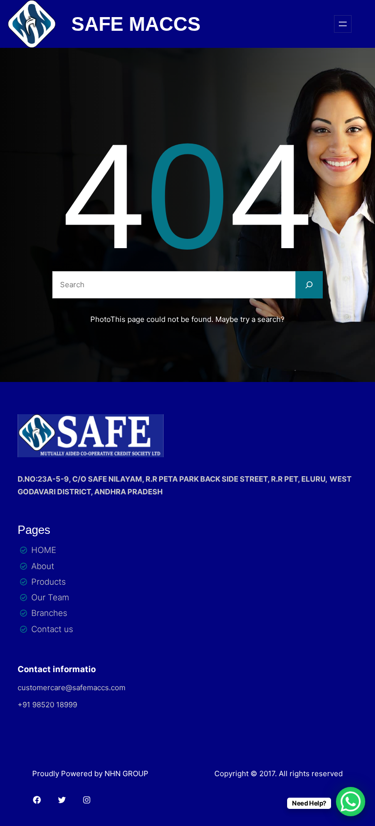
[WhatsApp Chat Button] (350, 801)
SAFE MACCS (136, 24)
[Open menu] (343, 24)
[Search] (309, 284)
